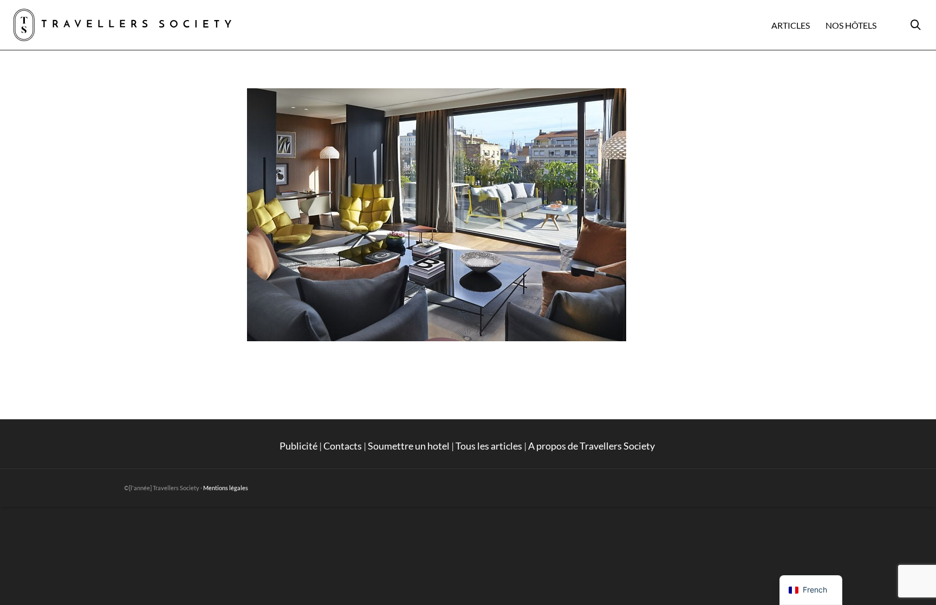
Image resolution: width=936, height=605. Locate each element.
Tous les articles (489, 446)
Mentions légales (225, 487)
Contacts (342, 446)
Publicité (298, 446)
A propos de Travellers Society (592, 446)
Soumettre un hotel (409, 446)
